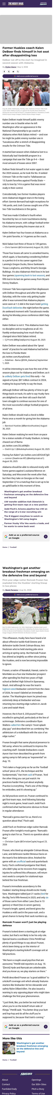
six (47, 897)
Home (5, 547)
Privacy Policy (9, 1093)
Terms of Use (38, 1093)
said (30, 774)
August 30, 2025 (41, 247)
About (5, 1079)
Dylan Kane (10, 67)
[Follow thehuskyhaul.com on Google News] (46, 536)
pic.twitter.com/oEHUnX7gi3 (35, 455)
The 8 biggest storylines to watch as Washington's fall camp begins (23, 517)
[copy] (18, 71)
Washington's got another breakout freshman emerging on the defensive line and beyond (26, 494)
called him (16, 725)
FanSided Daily (9, 1089)
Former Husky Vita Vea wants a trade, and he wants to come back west (26, 524)
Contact (6, 1084)
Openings (36, 1079)
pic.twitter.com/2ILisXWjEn (16, 445)
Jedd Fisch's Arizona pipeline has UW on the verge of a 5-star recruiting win (25, 510)
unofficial (21, 861)
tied (43, 893)
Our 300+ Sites (39, 1084)
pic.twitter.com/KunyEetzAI (16, 356)
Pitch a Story (38, 1089)
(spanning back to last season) (29, 275)
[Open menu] (4, 3)
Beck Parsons (11, 590)
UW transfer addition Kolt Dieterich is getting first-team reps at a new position (25, 503)
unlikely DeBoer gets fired (17, 376)
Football (13, 547)
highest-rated (9, 689)
